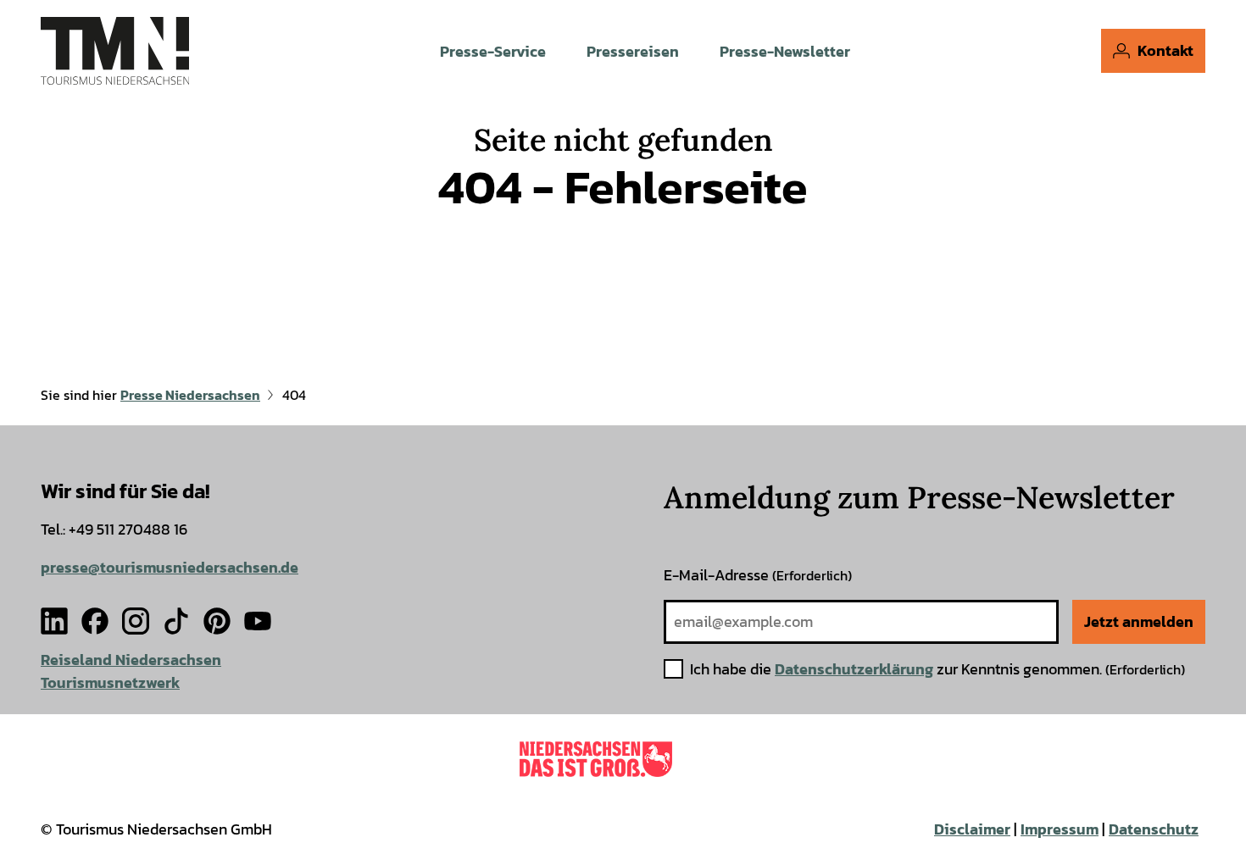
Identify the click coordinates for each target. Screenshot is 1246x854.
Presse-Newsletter (785, 51)
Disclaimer (972, 829)
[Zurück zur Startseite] (115, 51)
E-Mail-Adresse (758, 574)
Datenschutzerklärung (854, 668)
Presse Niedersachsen (190, 395)
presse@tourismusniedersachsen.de (169, 567)
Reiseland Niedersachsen (131, 659)
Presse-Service (493, 51)
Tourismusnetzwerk (110, 682)
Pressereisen (633, 51)
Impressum (1060, 829)
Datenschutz (1154, 829)
